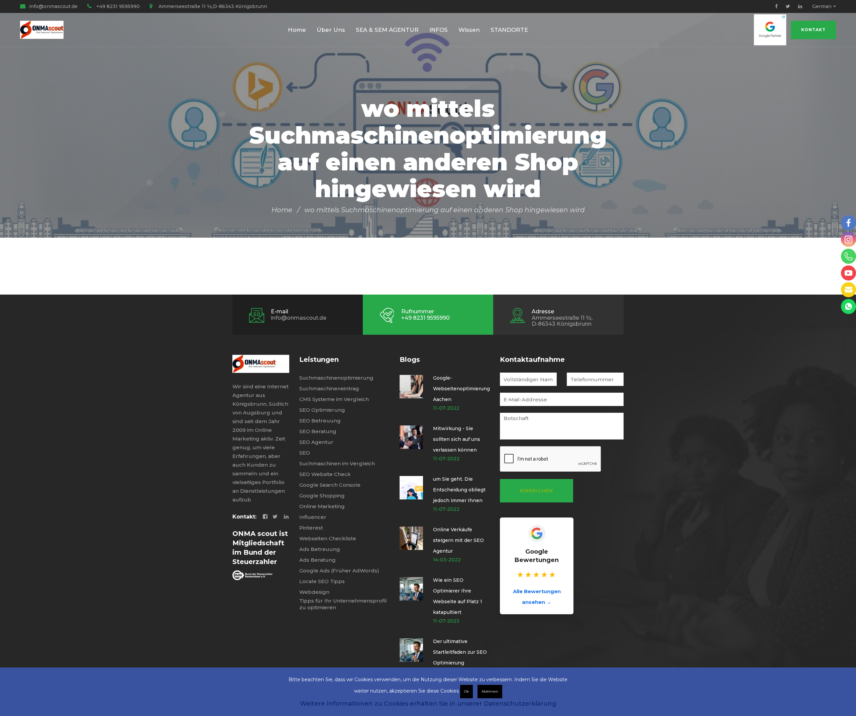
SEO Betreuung (320, 420)
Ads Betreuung (319, 549)
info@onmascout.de (53, 6)
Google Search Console (329, 485)
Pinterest (311, 528)
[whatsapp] (848, 306)
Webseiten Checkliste (327, 538)
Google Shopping (322, 495)
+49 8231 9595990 (118, 6)
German (822, 6)
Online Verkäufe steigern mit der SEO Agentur (458, 540)
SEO (304, 453)
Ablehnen (489, 691)
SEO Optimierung (322, 410)
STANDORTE (509, 29)
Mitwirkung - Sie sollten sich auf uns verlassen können (456, 439)
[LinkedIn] (800, 6)
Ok (466, 691)
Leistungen (319, 359)
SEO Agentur (316, 442)
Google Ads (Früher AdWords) (339, 570)
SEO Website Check (325, 474)
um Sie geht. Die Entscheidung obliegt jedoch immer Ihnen (459, 489)
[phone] (848, 256)
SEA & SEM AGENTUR (387, 29)
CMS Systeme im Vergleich (334, 399)
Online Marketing (322, 506)
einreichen (536, 491)
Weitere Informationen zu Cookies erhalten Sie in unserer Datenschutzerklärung (428, 703)
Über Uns (331, 29)
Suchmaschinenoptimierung (336, 378)
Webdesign (314, 592)
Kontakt (813, 29)
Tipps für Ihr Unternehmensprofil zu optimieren (343, 604)
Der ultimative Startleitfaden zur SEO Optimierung (460, 652)
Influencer (312, 517)
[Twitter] (788, 6)
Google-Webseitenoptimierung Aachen (461, 388)
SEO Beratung (317, 431)
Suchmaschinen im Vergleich (337, 463)
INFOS (438, 29)
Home (297, 29)
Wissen (469, 29)
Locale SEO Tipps (322, 581)
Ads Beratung (317, 560)
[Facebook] (776, 6)
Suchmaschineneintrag (329, 388)
